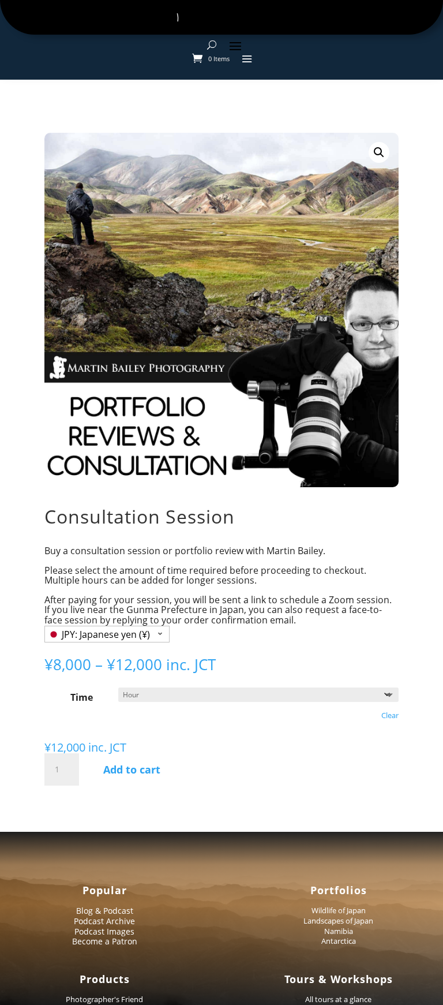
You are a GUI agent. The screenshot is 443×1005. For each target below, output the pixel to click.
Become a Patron (104, 941)
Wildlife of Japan (338, 910)
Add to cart (131, 769)
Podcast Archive (104, 921)
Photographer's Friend (104, 999)
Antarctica (338, 941)
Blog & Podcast (104, 910)
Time (81, 697)
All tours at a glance (338, 999)
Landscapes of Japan (338, 921)
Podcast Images (104, 931)
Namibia (338, 931)
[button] (379, 152)
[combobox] (107, 634)
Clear (390, 715)
